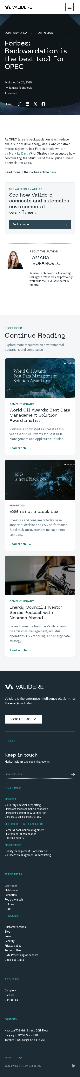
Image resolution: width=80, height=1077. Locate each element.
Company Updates (19, 33)
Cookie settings (14, 960)
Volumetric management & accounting (28, 855)
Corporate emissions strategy (23, 816)
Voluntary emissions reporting (23, 805)
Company (10, 990)
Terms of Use (13, 950)
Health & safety (14, 838)
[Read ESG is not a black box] (40, 480)
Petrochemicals (14, 899)
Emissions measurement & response (26, 809)
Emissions (11, 799)
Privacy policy (13, 945)
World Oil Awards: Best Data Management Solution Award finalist (40, 415)
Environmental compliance (20, 834)
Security (10, 941)
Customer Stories (15, 927)
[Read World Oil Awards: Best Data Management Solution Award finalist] (40, 378)
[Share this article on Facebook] (43, 104)
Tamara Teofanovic (20, 87)
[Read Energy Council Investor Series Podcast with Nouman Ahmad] (40, 576)
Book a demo (20, 719)
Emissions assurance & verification (25, 813)
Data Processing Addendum (21, 955)
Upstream (11, 885)
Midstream (11, 890)
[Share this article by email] (19, 104)
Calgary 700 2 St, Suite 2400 (22, 1035)
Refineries (11, 895)
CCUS (8, 909)
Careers (9, 995)
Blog (7, 931)
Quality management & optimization (26, 851)
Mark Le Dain (18, 153)
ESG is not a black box (34, 512)
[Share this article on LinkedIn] (27, 104)
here (53, 172)
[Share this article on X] (35, 104)
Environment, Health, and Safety (24, 824)
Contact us (11, 1000)
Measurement (13, 845)
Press (8, 936)
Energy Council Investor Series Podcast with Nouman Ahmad (36, 613)
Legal (20, 1057)
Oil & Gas (45, 33)
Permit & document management (24, 830)
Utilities (9, 904)
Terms (8, 1057)
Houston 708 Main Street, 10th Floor (26, 1030)
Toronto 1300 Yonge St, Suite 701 (25, 1040)
